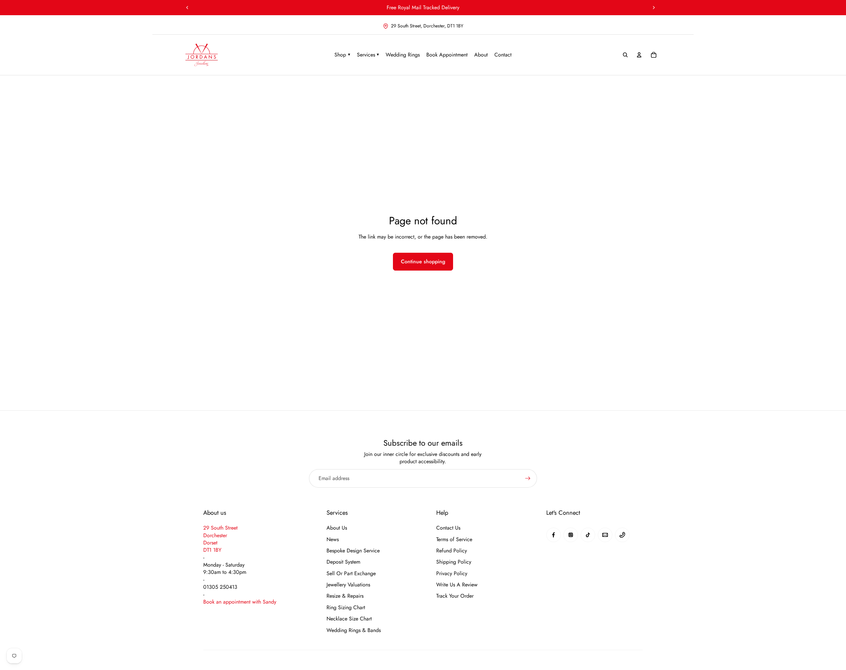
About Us (337, 528)
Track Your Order (455, 596)
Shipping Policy (453, 562)
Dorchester (215, 535)
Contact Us (448, 528)
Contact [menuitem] (503, 54)
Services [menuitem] (368, 54)
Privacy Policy (451, 573)
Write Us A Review (457, 584)
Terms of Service (454, 539)
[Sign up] (527, 478)
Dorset (210, 542)
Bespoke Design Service (353, 550)
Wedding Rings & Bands (354, 630)
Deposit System (343, 562)
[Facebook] (553, 535)
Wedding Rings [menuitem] (403, 54)
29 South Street (220, 528)
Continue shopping (423, 261)
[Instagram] (570, 535)
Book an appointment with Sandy (239, 602)
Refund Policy (451, 550)
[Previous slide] (187, 7)
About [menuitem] (481, 54)
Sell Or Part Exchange (351, 573)
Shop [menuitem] (342, 54)
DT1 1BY (212, 550)
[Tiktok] (588, 535)
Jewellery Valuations (348, 584)
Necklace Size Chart (349, 618)
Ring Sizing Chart (346, 607)
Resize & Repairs (345, 596)
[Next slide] (653, 7)
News (333, 539)
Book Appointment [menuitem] (447, 54)
